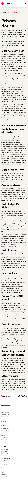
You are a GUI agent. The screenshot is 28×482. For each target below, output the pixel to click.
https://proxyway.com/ (10, 43)
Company (4, 465)
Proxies (3, 425)
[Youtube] (22, 396)
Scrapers (4, 446)
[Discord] (24, 396)
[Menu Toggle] (25, 4)
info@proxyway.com (9, 60)
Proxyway (4, 12)
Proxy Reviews (5, 405)
